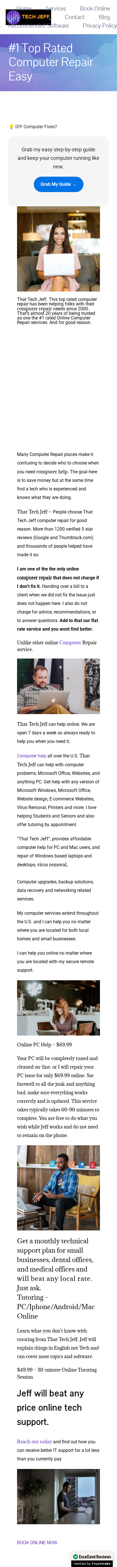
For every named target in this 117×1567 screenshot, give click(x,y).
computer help (52, 471)
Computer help (31, 756)
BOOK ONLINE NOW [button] (37, 1542)
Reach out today (34, 1441)
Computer (70, 642)
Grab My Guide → (59, 184)
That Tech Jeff (32, 512)
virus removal (52, 864)
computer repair (34, 308)
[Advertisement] (58, 389)
